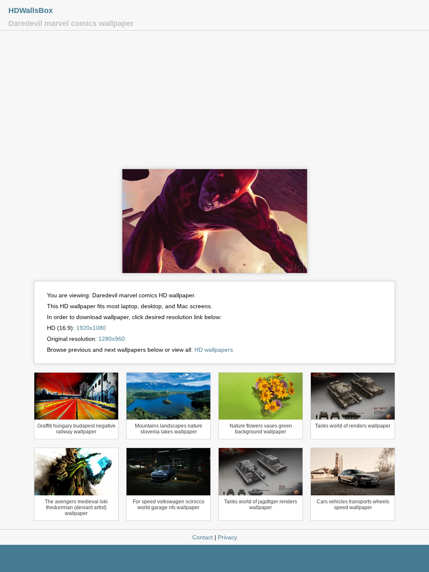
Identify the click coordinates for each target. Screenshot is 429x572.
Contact (202, 537)
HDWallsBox (30, 10)
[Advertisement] (214, 101)
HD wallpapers (213, 349)
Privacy (227, 537)
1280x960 (111, 338)
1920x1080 (91, 328)
